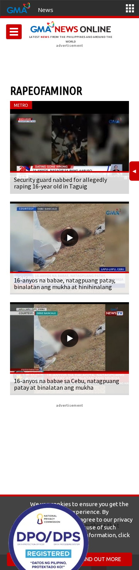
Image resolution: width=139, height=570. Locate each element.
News (45, 10)
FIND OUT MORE (101, 559)
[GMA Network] (18, 7)
